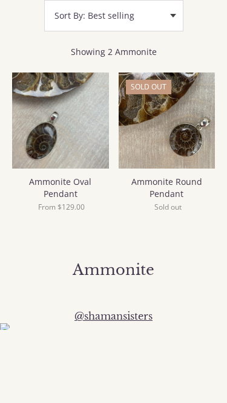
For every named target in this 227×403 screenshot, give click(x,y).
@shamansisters (113, 316)
